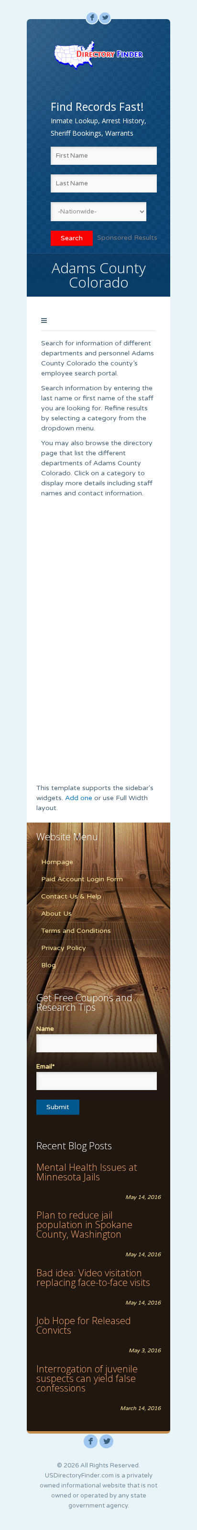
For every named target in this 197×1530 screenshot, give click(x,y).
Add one (78, 798)
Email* (45, 1066)
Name (45, 1029)
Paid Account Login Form (82, 879)
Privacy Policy (63, 948)
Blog (48, 965)
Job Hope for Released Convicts (83, 1325)
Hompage (57, 862)
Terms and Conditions (76, 931)
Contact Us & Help (71, 896)
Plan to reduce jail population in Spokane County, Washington (84, 1225)
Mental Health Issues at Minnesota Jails (86, 1172)
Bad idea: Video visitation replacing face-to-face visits (93, 1277)
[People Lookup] (98, 54)
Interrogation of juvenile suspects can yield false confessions (87, 1378)
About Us (56, 913)
